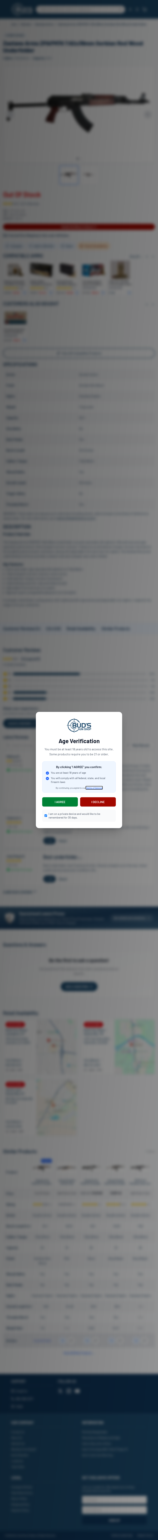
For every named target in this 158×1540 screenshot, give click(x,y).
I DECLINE (98, 802)
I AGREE (60, 802)
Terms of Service (94, 787)
